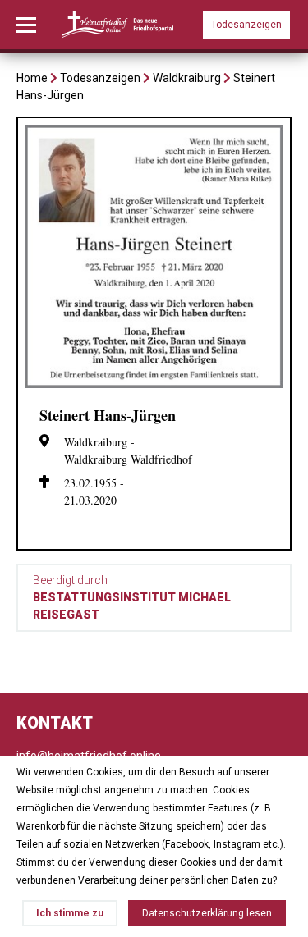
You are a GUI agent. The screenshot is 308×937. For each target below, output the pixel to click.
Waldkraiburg (187, 78)
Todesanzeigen (246, 24)
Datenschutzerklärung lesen (207, 913)
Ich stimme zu (69, 913)
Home (32, 78)
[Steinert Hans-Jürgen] (154, 384)
